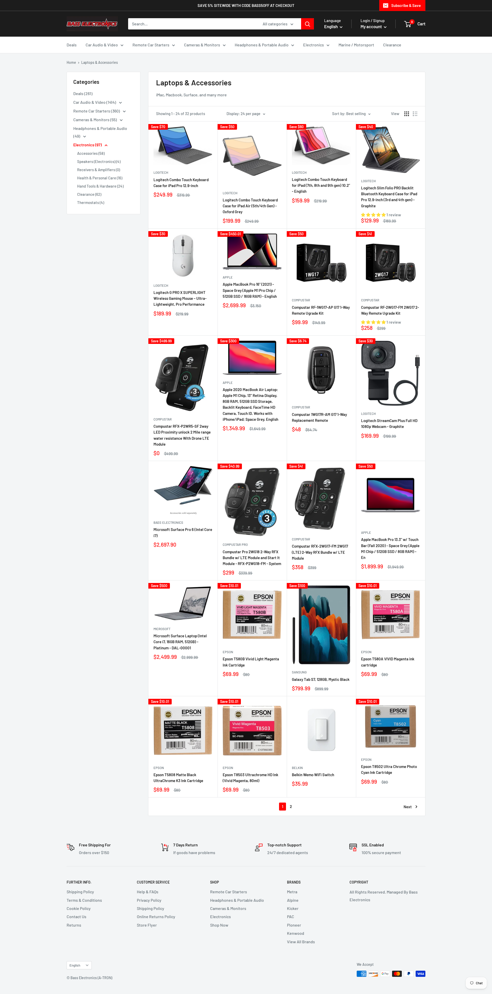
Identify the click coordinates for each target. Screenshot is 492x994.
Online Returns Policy (156, 916)
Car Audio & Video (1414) (95, 102)
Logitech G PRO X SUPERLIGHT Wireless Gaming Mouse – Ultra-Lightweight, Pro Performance (180, 298)
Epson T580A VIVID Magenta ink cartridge (387, 662)
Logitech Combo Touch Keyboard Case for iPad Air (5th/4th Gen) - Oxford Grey (250, 206)
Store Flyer (147, 925)
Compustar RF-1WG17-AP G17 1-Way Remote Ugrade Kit (321, 310)
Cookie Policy (79, 908)
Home (71, 62)
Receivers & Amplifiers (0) (98, 169)
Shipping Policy (80, 891)
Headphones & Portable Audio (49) (100, 132)
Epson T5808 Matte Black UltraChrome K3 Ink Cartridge (178, 777)
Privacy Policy (149, 900)
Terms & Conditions (84, 900)
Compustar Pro (235, 544)
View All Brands (301, 941)
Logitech (230, 193)
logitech (160, 172)
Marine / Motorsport (356, 44)
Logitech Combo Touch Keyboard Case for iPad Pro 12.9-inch (181, 182)
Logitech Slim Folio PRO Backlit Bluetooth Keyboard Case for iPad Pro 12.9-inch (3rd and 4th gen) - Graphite (389, 197)
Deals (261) (83, 93)
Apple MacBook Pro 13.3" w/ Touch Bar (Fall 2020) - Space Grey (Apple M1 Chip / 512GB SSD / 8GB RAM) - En (390, 548)
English (74, 965)
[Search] (307, 23)
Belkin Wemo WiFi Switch (313, 774)
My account (372, 26)
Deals (72, 44)
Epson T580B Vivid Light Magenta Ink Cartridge (251, 662)
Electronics (313, 44)
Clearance (392, 44)
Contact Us (76, 916)
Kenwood (295, 933)
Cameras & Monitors (202, 44)
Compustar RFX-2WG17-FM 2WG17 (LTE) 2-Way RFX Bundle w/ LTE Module (320, 552)
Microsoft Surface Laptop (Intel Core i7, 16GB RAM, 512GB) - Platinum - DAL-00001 (180, 641)
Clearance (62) (89, 194)
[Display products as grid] (406, 113)
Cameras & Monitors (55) (95, 119)
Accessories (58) (91, 153)
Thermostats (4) (90, 202)
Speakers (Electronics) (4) (98, 161)
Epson (228, 652)
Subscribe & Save (406, 5)
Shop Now (219, 925)
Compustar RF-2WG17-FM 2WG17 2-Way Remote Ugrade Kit (390, 310)
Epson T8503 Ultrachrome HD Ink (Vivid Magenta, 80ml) (250, 777)
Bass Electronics (168, 522)
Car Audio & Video (102, 44)
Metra (292, 891)
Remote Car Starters (150, 44)
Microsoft (161, 629)
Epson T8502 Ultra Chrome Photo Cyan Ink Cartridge (389, 769)
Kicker (293, 908)
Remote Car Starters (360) (97, 110)
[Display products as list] (415, 113)
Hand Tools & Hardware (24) (100, 186)
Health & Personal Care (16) (99, 178)
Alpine (293, 900)
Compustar (301, 300)
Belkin (297, 768)
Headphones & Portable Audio (262, 44)
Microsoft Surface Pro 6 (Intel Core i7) (182, 532)
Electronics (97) (87, 144)
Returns (74, 925)
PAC (290, 916)
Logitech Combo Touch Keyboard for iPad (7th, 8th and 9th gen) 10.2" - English (321, 185)
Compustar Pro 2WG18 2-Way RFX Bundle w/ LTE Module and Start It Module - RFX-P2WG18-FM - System (252, 557)
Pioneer (294, 925)
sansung (299, 672)
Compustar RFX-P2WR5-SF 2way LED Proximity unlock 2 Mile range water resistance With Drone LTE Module (182, 435)
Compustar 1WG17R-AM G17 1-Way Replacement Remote (319, 417)
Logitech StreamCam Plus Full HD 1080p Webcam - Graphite (389, 423)
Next (408, 806)
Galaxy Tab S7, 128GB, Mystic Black (321, 679)
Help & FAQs (147, 891)
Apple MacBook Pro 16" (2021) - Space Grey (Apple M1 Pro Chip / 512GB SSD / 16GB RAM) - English (250, 290)
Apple (228, 277)
